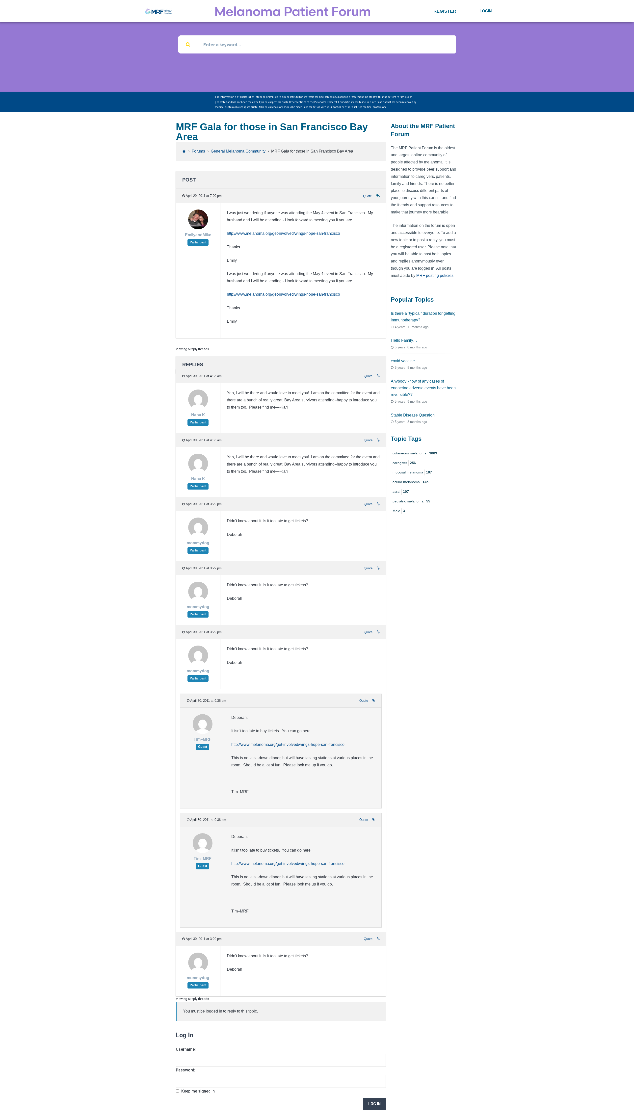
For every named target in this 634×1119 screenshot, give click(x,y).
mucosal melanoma (412, 472)
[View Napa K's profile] (198, 408)
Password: (185, 1070)
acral (401, 492)
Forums (198, 151)
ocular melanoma (410, 482)
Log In (374, 1103)
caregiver (404, 463)
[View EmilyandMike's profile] (198, 228)
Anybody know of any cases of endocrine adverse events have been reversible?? (423, 388)
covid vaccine (403, 361)
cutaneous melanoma (415, 453)
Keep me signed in (198, 1091)
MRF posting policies (434, 275)
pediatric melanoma (411, 501)
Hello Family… (404, 340)
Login (485, 11)
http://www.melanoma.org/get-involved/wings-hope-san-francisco (283, 233)
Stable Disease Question (413, 415)
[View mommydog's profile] (198, 536)
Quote (367, 196)
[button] (444, 11)
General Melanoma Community (238, 151)
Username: (186, 1049)
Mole (399, 511)
